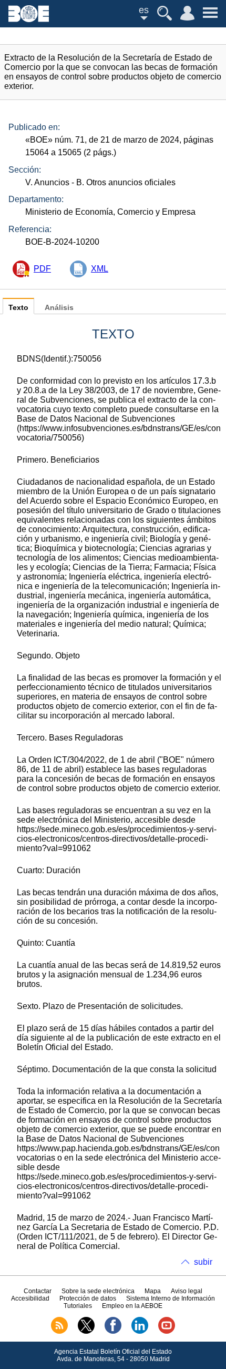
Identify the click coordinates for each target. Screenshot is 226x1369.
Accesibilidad (30, 1298)
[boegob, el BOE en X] (86, 1331)
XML (99, 268)
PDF (42, 268)
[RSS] (59, 1331)
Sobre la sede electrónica (98, 1291)
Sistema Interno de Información (170, 1298)
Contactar (38, 1291)
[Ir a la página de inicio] (28, 19)
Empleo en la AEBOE (132, 1306)
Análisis (59, 308)
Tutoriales (78, 1306)
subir (203, 1261)
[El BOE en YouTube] (166, 1331)
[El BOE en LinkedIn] (139, 1331)
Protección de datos (87, 1298)
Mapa (153, 1291)
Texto (18, 308)
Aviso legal (186, 1291)
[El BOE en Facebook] (113, 1331)
